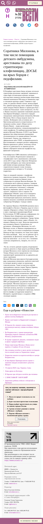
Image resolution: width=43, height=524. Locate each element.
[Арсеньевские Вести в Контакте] (22, 25)
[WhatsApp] (34, 305)
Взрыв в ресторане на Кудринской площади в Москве (20, 321)
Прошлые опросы (12, 425)
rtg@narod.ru (13, 504)
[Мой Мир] (13, 305)
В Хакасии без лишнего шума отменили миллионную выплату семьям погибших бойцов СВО (22, 327)
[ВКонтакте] (4, 305)
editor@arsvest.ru (14, 492)
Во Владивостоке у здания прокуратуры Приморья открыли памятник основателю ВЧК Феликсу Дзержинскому (21, 334)
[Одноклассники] (9, 305)
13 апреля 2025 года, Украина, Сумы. (18, 368)
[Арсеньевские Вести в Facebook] (7, 25)
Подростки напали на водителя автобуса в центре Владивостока (22, 356)
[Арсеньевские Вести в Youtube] (36, 25)
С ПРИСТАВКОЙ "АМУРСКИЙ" (16, 377)
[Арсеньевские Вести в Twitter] (29, 25)
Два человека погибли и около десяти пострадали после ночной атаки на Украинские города (22, 351)
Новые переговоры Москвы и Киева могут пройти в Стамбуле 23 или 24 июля (19, 346)
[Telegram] (26, 305)
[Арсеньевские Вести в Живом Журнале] (15, 25)
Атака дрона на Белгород (13, 371)
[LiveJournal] (21, 305)
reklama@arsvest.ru (14, 512)
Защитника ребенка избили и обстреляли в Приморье (20, 382)
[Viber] (30, 305)
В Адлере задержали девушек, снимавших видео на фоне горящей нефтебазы (22, 341)
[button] (35, 3)
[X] (17, 305)
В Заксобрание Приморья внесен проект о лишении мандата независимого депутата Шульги (19, 363)
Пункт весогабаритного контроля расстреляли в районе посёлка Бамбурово (21, 316)
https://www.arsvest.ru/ (13, 460)
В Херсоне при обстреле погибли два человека (21, 374)
